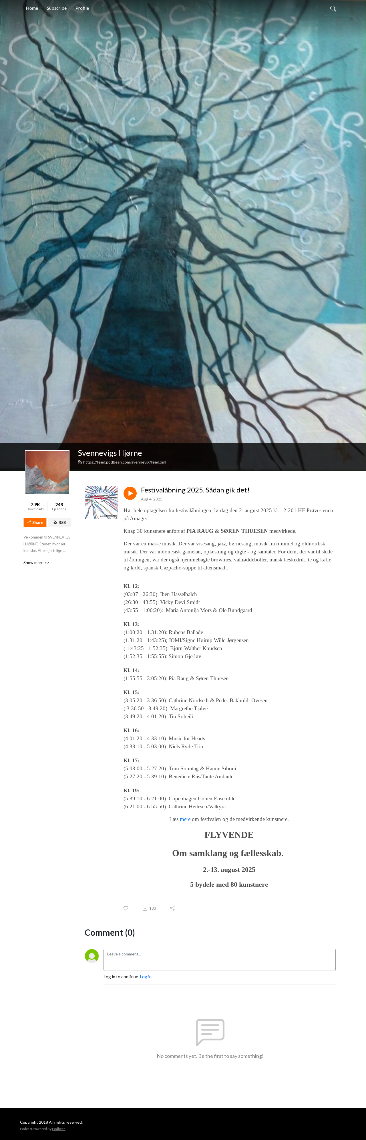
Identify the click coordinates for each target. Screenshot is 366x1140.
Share (37, 522)
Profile (82, 8)
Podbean (58, 1129)
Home (32, 8)
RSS (62, 522)
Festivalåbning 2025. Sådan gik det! (195, 490)
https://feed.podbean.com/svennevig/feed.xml (124, 462)
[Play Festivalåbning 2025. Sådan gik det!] (130, 493)
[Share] (172, 908)
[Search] (333, 8)
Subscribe (57, 8)
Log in (146, 976)
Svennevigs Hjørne (110, 453)
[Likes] (126, 908)
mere (186, 819)
